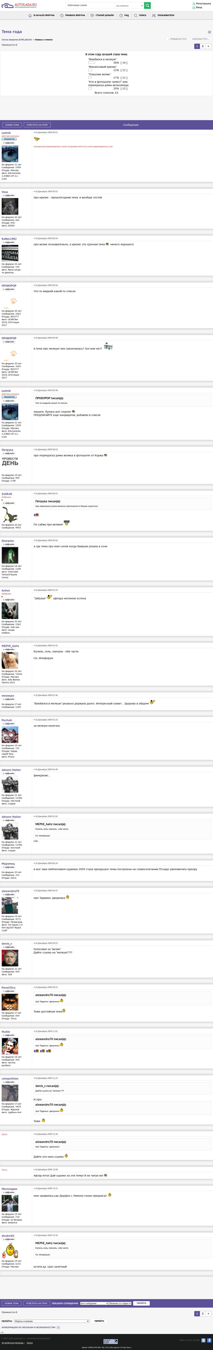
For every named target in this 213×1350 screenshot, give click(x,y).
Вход (199, 7)
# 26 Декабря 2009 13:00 (46, 1169)
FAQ (126, 15)
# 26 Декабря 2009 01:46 (46, 695)
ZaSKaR (7, 494)
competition (10, 1078)
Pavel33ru (8, 987)
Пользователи (166, 15)
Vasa (5, 192)
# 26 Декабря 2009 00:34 (46, 238)
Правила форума (75, 15)
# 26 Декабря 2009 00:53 (46, 449)
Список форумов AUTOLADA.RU (17, 40)
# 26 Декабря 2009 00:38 (46, 338)
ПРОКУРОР (9, 285)
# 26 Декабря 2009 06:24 (46, 863)
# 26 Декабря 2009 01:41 (46, 645)
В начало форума (44, 15)
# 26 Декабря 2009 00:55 (46, 493)
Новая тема (12, 124)
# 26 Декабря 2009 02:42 (46, 816)
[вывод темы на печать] (209, 33)
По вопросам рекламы (12, 1343)
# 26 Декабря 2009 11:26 (46, 1134)
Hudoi (6, 1031)
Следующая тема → (201, 39)
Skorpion (8, 541)
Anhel (6, 590)
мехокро (8, 695)
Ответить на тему (37, 124)
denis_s (7, 943)
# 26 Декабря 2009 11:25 (46, 1078)
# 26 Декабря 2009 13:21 (46, 1188)
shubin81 (8, 1236)
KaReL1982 (9, 239)
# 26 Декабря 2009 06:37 (46, 890)
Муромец (8, 863)
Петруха (7, 450)
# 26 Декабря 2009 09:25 (46, 987)
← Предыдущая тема (177, 39)
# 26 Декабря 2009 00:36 (46, 285)
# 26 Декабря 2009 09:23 (46, 943)
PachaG (7, 720)
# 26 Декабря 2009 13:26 (46, 1235)
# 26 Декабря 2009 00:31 (46, 132)
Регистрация (203, 3)
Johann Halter (11, 770)
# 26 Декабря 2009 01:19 (46, 590)
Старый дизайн (105, 15)
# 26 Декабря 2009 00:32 (46, 191)
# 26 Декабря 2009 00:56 (46, 540)
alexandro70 (10, 891)
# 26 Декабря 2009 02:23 (46, 719)
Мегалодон (9, 1189)
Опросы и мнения (44, 40)
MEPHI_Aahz (10, 646)
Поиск (142, 15)
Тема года (12, 32)
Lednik (6, 133)
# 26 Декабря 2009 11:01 (46, 1031)
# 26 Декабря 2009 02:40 (46, 769)
